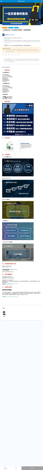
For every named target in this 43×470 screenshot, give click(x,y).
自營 (5, 54)
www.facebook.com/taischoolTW (12, 283)
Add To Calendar (7, 39)
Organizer (5, 468)
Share (39, 3)
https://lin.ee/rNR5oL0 (9, 284)
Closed (32, 468)
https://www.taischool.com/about (12, 296)
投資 (8, 54)
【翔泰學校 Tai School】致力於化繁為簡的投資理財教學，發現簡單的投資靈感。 (17, 45)
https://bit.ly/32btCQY (6, 267)
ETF (15, 54)
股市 (12, 54)
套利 (19, 54)
